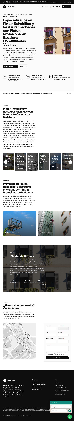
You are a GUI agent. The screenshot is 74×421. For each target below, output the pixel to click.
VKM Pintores (11, 6)
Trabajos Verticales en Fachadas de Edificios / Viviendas (43, 155)
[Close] (70, 402)
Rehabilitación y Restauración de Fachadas (68, 155)
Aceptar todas (54, 2)
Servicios (44, 6)
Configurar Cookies (60, 390)
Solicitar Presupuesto (9, 62)
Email (47, 328)
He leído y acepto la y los (58, 350)
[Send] (69, 410)
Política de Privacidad (62, 349)
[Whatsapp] (69, 416)
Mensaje (48, 341)
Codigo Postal (49, 335)
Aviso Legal (58, 379)
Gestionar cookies (66, 2)
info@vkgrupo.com (37, 386)
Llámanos (22, 62)
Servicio (60, 322)
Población (61, 335)
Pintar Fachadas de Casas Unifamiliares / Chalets (9, 155)
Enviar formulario (57, 354)
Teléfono (60, 328)
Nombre (48, 322)
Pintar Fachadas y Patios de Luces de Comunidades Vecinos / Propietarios (20, 156)
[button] (70, 158)
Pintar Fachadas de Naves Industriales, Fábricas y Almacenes (56, 155)
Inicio (38, 6)
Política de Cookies (60, 382)
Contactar (65, 6)
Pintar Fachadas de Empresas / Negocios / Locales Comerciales (32, 156)
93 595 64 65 (56, 6)
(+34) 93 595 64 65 (37, 383)
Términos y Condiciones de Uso (56, 351)
